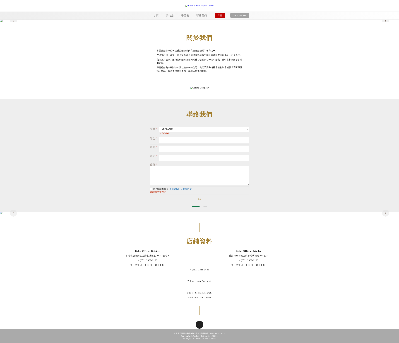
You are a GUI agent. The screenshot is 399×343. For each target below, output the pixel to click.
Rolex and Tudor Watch (199, 297)
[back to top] (199, 325)
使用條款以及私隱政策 (180, 189)
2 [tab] (205, 206)
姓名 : (154, 138)
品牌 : (154, 129)
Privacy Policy (188, 338)
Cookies (212, 338)
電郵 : (154, 147)
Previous (13, 20)
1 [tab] (196, 206)
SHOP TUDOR (239, 15)
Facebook (207, 281)
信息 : (154, 164)
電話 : (154, 156)
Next (385, 20)
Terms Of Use (202, 338)
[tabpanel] (199, 21)
